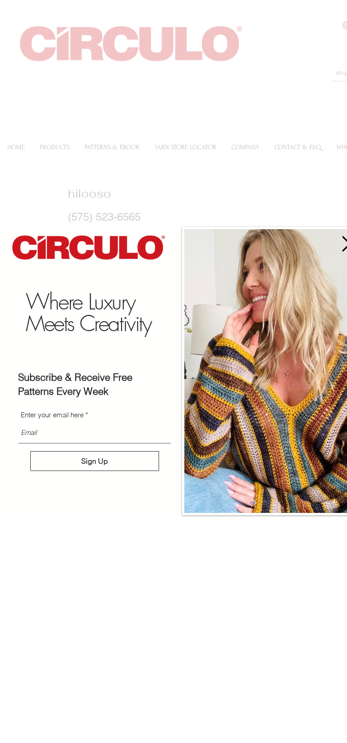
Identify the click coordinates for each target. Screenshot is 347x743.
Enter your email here (52, 414)
